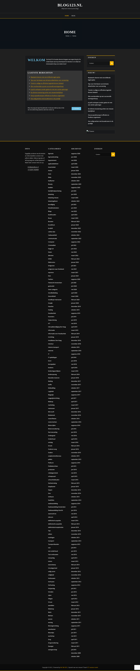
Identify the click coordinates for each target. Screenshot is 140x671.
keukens (50, 368)
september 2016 (76, 422)
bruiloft (50, 228)
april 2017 (74, 401)
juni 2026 (74, 157)
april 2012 (74, 599)
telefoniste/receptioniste (55, 527)
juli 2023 (73, 204)
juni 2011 (74, 633)
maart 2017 (74, 405)
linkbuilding (51, 388)
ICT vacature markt (93, 667)
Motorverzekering (53, 429)
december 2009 (76, 653)
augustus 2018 (75, 354)
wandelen (51, 605)
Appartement (52, 160)
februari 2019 (75, 334)
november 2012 (76, 575)
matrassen (51, 408)
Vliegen (50, 599)
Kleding (50, 381)
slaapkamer (51, 486)
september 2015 (76, 459)
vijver (50, 595)
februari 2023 (75, 221)
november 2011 (76, 616)
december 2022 (76, 228)
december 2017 (76, 381)
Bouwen (50, 221)
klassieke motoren (53, 378)
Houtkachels (52, 313)
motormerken (52, 422)
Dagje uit (51, 249)
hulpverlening (52, 320)
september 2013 (76, 541)
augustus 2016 (75, 425)
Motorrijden (52, 425)
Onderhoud (51, 439)
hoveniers (51, 317)
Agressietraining (53, 157)
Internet (50, 351)
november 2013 (76, 534)
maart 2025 (74, 198)
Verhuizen (51, 582)
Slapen (50, 490)
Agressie (50, 153)
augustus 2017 (75, 395)
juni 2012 (74, 592)
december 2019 (76, 306)
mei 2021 (74, 269)
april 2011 (74, 639)
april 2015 (74, 476)
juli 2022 (73, 245)
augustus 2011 (75, 626)
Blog (73, 16)
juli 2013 (73, 548)
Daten (50, 252)
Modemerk (51, 415)
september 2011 (76, 622)
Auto (49, 174)
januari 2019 (75, 337)
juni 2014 (74, 510)
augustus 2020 (75, 279)
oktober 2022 (75, 235)
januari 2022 (75, 262)
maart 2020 (74, 296)
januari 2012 (75, 609)
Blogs (50, 211)
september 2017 (76, 391)
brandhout (51, 225)
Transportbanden (53, 544)
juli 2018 (73, 357)
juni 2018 (74, 361)
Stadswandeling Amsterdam (56, 507)
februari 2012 (75, 605)
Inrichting (51, 337)
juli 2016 (73, 429)
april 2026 (74, 164)
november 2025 (76, 177)
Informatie (51, 330)
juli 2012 (73, 588)
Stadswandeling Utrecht (55, 510)
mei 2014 (74, 514)
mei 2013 (74, 554)
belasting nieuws (53, 198)
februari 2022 (75, 259)
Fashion (50, 279)
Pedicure (51, 463)
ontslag (50, 442)
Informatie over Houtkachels (57, 334)
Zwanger (50, 646)
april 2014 (74, 517)
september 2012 (76, 582)
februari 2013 (75, 565)
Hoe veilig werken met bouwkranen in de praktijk (45, 99)
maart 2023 (74, 218)
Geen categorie (52, 289)
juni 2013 (74, 551)
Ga (112, 63)
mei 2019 (74, 323)
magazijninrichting (53, 398)
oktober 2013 (75, 537)
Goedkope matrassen (54, 300)
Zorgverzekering (53, 643)
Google (50, 303)
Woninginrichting (53, 626)
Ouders (50, 452)
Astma (50, 170)
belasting (51, 194)
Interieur (51, 344)
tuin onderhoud (53, 551)
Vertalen (50, 592)
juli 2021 (73, 266)
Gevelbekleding (53, 293)
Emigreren (51, 266)
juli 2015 (73, 466)
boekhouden (52, 215)
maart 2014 (74, 520)
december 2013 (76, 531)
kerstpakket (51, 364)
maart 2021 (74, 272)
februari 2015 (75, 483)
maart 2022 (74, 255)
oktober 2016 (75, 418)
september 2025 (76, 184)
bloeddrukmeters (53, 208)
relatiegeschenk (53, 473)
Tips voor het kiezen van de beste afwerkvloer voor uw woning (49, 80)
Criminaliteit (52, 245)
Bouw (50, 218)
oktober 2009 (75, 656)
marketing (51, 405)
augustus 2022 (75, 242)
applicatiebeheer (53, 164)
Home (67, 16)
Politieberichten (53, 466)
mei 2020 (74, 289)
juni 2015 (74, 469)
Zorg (49, 639)
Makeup (50, 401)
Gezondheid (52, 296)
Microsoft (51, 412)
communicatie (52, 238)
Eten (49, 276)
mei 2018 (74, 364)
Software (51, 497)
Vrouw (50, 602)
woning (50, 622)
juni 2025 (74, 194)
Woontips (51, 633)
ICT (49, 323)
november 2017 (76, 384)
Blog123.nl (70, 5)
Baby (49, 177)
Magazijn (51, 395)
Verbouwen (51, 578)
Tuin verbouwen (53, 554)
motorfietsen (52, 418)
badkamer (51, 181)
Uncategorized (52, 568)
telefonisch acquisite (54, 520)
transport (51, 541)
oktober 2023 (75, 201)
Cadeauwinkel (52, 235)
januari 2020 (75, 303)
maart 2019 (74, 330)
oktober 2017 (75, 388)
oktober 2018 (75, 347)
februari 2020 (75, 300)
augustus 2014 (75, 503)
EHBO (50, 259)
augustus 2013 (75, 544)
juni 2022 (74, 249)
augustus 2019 (75, 313)
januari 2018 (75, 378)
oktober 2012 (75, 578)
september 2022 (76, 238)
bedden (50, 187)
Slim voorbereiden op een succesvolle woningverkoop (47, 86)
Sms (49, 493)
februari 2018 (75, 374)
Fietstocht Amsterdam (55, 283)
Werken (50, 616)
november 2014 (76, 493)
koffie (50, 384)
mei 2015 (74, 473)
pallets (50, 459)
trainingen (51, 537)
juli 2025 (73, 191)
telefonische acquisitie (55, 524)
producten (51, 469)
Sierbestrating (52, 483)
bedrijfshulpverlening (54, 191)
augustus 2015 (75, 463)
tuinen (50, 561)
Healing (50, 310)
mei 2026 (74, 160)
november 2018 (76, 344)
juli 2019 (73, 317)
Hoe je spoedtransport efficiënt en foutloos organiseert (48, 95)
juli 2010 (73, 650)
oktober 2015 (75, 456)
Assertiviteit (51, 167)
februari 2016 (75, 446)
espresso (51, 272)
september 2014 (76, 500)
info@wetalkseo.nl (33, 167)
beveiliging (51, 204)
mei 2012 (74, 595)
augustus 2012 (75, 585)
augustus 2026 (75, 153)
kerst (49, 361)
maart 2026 (74, 167)
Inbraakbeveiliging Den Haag (57, 327)
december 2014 (76, 490)
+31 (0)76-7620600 (33, 170)
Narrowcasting (52, 432)
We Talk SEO (63, 667)
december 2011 (76, 612)
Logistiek (51, 391)
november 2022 (76, 232)
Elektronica (51, 262)
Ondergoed (51, 435)
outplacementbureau (54, 456)
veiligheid (51, 575)
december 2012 (76, 571)
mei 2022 (74, 252)
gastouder (51, 286)
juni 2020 (74, 286)
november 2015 (76, 452)
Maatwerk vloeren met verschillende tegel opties (45, 77)
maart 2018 (74, 371)
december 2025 (76, 174)
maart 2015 (74, 480)
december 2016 (76, 412)
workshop (51, 636)
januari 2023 (75, 225)
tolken (50, 534)
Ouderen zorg (52, 449)
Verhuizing (51, 585)
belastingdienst (53, 201)
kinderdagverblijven (54, 371)
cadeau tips (51, 232)
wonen (50, 619)
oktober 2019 (75, 310)
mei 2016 (74, 435)
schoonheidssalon (53, 480)
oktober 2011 (75, 619)
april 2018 (74, 368)
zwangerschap (52, 650)
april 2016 (74, 439)
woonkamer (52, 629)
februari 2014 (75, 524)
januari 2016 (75, 449)
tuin (49, 548)
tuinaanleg (51, 558)
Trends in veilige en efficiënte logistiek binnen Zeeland (47, 83)
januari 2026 (75, 170)
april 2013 (74, 558)
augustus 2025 (75, 187)
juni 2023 (74, 208)
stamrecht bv (52, 514)
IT (48, 354)
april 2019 (74, 327)
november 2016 (76, 415)
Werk (49, 612)
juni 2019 (74, 320)
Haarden (50, 306)
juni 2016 (74, 432)
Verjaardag (51, 588)
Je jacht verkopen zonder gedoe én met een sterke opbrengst (49, 89)
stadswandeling (53, 503)
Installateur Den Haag (54, 340)
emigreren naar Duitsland (56, 269)
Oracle (50, 446)
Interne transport (53, 347)
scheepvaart (52, 476)
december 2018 (76, 340)
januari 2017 (75, 408)
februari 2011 (75, 646)
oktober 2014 (75, 497)
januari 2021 (75, 276)
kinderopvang (52, 374)
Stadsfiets (51, 500)
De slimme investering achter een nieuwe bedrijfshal (47, 92)
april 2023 (74, 215)
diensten (50, 255)
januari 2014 (75, 527)
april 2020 (74, 293)
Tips (49, 531)
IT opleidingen (52, 357)
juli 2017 (73, 398)
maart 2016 (74, 442)
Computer (51, 242)
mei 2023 (74, 211)
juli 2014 (73, 507)
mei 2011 (74, 636)
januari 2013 (75, 568)
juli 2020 (73, 283)
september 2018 (76, 351)
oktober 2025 (75, 181)
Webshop (51, 609)
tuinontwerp (52, 565)
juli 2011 (73, 629)
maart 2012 (74, 602)
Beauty (50, 184)
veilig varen (51, 571)
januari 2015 (75, 486)
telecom (50, 517)
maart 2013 (74, 561)
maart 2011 (74, 643)
